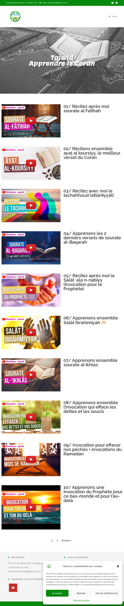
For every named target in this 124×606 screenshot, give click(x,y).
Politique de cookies (81, 600)
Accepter (57, 593)
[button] (117, 566)
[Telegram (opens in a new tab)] (116, 2)
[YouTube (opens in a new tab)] (113, 2)
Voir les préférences (107, 593)
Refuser (81, 593)
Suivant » (67, 540)
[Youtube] (13, 588)
